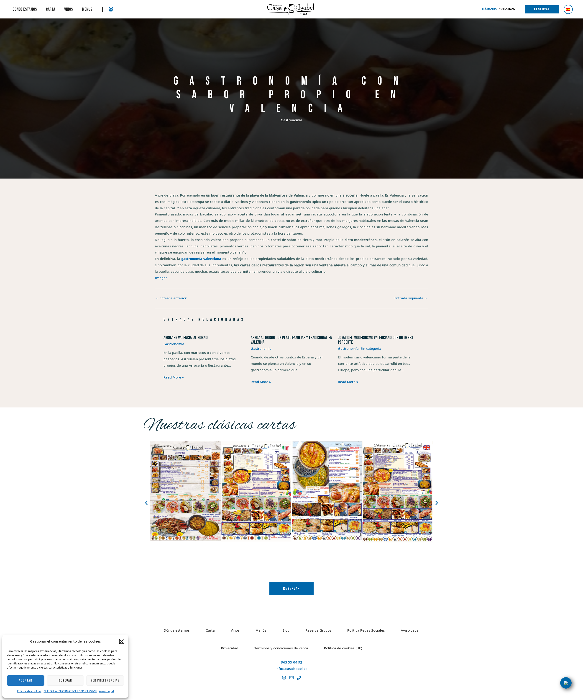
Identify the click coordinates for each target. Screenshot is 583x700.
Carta (210, 630)
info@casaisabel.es (291, 668)
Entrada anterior (171, 298)
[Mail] (291, 678)
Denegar (65, 680)
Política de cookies (29, 691)
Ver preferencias (105, 680)
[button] (121, 641)
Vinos (235, 630)
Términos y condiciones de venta (281, 648)
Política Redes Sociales (366, 630)
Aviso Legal (106, 691)
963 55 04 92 (291, 662)
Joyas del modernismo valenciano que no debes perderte (375, 340)
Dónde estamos (177, 630)
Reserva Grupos (318, 630)
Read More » (174, 377)
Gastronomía (291, 120)
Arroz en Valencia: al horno (186, 337)
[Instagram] (284, 678)
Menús (261, 630)
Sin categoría (371, 348)
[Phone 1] (299, 678)
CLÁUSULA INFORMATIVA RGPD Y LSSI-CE (70, 691)
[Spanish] (568, 9)
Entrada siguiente (411, 298)
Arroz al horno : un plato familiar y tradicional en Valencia (291, 340)
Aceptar (25, 680)
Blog (285, 630)
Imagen (161, 277)
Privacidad (229, 648)
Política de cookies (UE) (343, 648)
